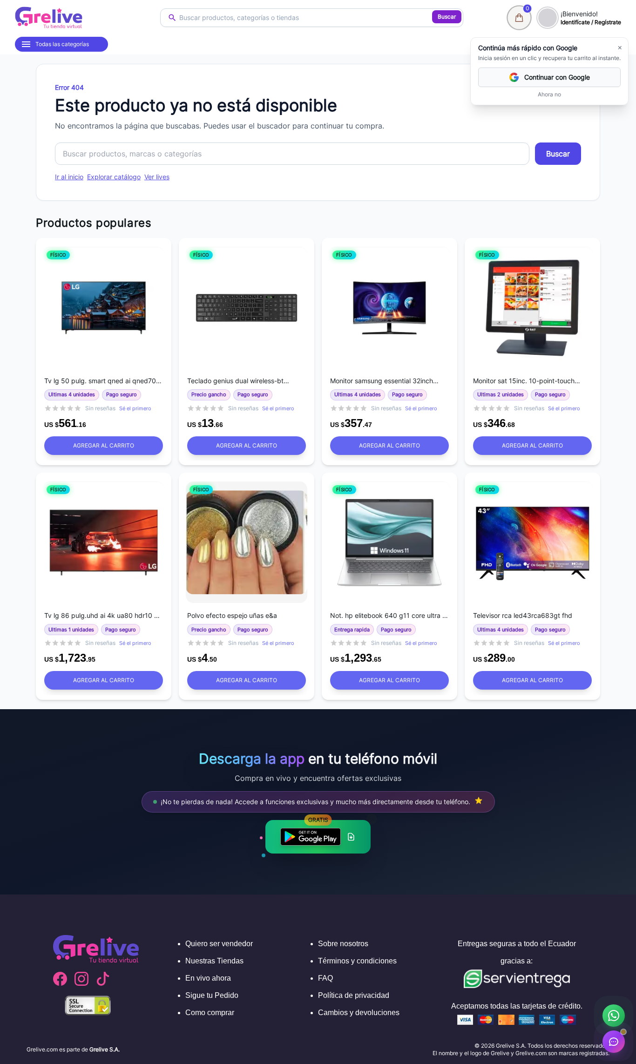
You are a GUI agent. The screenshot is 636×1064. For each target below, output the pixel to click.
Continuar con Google (557, 77)
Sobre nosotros (343, 944)
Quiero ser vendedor (219, 944)
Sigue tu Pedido (211, 995)
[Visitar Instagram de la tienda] (81, 979)
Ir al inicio (69, 177)
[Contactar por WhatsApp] (613, 1015)
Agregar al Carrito (103, 445)
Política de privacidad (353, 995)
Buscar (447, 16)
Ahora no (549, 94)
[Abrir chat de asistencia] (613, 1041)
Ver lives (156, 177)
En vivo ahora (208, 978)
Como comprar (209, 1013)
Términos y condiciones (357, 961)
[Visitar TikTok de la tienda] (103, 979)
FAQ (325, 978)
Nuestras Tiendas (214, 961)
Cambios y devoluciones (358, 1013)
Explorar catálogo (114, 177)
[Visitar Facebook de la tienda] (60, 979)
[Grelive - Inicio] (48, 17)
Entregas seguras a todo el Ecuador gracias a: (517, 952)
